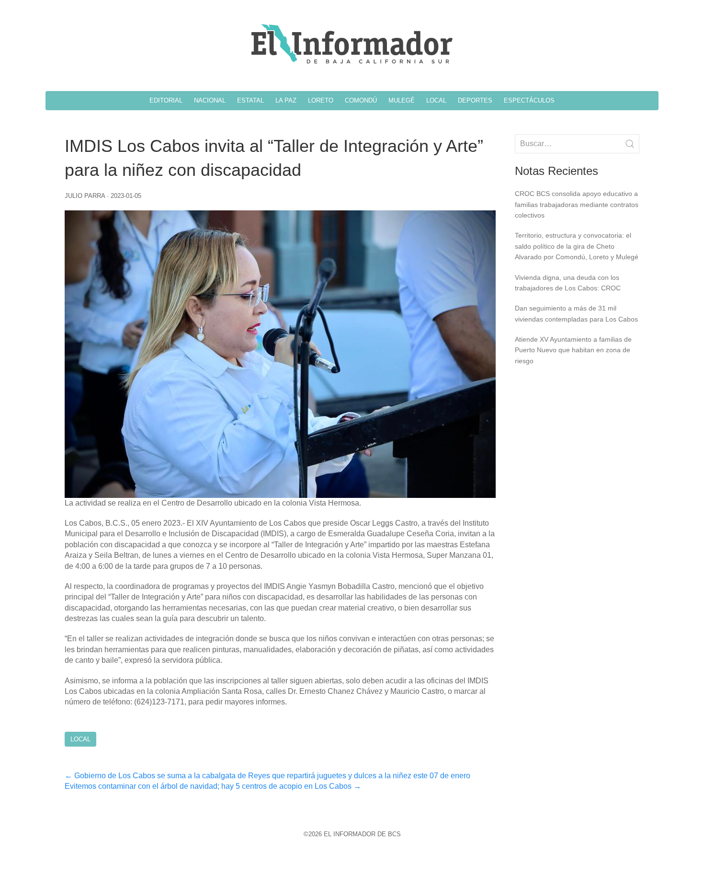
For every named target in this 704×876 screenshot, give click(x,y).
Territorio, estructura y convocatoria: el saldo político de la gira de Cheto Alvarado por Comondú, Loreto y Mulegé (576, 246)
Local (80, 739)
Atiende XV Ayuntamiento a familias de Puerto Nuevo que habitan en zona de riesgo (573, 350)
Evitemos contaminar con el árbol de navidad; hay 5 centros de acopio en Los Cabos (213, 786)
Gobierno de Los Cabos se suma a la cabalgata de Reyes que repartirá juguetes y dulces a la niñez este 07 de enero (267, 776)
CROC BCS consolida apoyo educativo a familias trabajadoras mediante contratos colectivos (576, 204)
